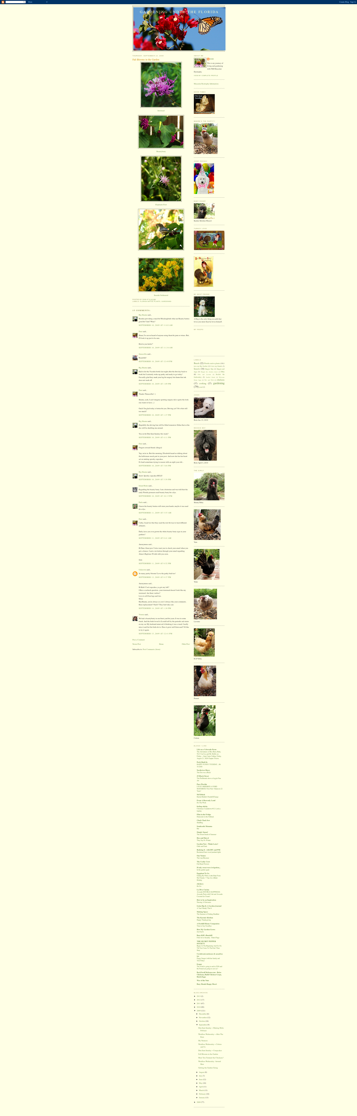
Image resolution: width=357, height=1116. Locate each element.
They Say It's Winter (204, 840)
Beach (196, 363)
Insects (197, 368)
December (203, 1014)
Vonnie (141, 614)
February (202, 1094)
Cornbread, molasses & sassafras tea (210, 954)
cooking (202, 383)
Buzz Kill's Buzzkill (204, 935)
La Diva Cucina (203, 889)
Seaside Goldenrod (161, 295)
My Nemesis (203, 1040)
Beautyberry (161, 151)
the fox (199, 886)
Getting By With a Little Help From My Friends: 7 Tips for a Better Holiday (209, 877)
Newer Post (136, 644)
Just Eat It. (200, 932)
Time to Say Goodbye (204, 926)
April (201, 1086)
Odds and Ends (202, 846)
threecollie (143, 354)
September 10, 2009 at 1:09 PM (155, 383)
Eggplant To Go (203, 873)
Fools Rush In (202, 762)
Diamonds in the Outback (205, 817)
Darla (141, 502)
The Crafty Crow (203, 861)
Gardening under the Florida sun (179, 14)
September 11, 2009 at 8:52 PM (155, 563)
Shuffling (200, 822)
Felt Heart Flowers (203, 864)
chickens (221, 379)
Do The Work (201, 802)
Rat (198, 828)
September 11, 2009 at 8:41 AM (155, 538)
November (203, 1017)
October (202, 1021)
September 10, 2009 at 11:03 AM (156, 325)
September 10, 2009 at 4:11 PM (155, 437)
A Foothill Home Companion (208, 923)
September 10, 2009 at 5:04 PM (155, 465)
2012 (199, 999)
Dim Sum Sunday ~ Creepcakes (210, 1050)
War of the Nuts (203, 980)
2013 (199, 996)
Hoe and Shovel (203, 838)
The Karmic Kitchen (205, 917)
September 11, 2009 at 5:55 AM (155, 512)
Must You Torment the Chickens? (211, 1057)
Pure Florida (202, 784)
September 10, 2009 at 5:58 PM (155, 479)
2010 (199, 1007)
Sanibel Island (210, 377)
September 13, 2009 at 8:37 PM (155, 577)
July (201, 1076)
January (202, 1097)
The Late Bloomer (203, 858)
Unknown (142, 569)
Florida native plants (150, 301)
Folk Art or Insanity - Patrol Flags (208, 937)
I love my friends (216, 366)
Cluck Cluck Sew (203, 820)
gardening (166, 301)
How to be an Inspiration (206, 900)
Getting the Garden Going (208, 1067)
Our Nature (201, 855)
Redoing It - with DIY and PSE (208, 849)
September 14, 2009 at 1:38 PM (155, 608)
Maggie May (209, 369)
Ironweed (161, 110)
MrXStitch (201, 794)
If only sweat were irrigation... (208, 867)
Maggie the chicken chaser (209, 372)
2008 (199, 1102)
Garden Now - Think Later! (207, 844)
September (203, 1024)
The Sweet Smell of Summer (206, 834)
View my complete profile (206, 75)
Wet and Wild (209, 380)
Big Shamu (143, 315)
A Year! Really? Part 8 (204, 908)
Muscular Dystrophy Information (206, 83)
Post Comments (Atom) (151, 649)
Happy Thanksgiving (204, 920)
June (201, 1079)
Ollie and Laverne (204, 374)
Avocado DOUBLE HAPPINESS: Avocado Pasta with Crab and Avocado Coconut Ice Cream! (210, 894)
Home (161, 644)
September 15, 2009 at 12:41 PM (155, 633)
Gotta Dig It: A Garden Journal (209, 905)
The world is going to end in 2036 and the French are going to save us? (209, 967)
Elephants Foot (161, 204)
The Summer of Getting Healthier (208, 914)
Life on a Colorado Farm (206, 749)
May (201, 1083)
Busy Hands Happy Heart (207, 984)
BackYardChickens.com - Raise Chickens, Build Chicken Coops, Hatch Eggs (209, 974)
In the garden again (203, 870)
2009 (199, 1010)
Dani (140, 331)
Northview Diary (203, 770)
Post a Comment (138, 639)
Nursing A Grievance (204, 902)
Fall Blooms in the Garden (208, 1054)
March (201, 1090)
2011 (199, 1003)
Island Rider (143, 485)
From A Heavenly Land (206, 800)
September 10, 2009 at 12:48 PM (155, 361)
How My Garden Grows (206, 929)
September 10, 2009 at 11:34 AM (156, 347)
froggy (199, 964)
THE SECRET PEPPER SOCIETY (206, 942)
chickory (200, 883)
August (202, 1072)
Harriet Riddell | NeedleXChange (207, 797)
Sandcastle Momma (204, 826)
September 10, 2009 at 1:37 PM (155, 415)
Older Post (186, 644)
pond (201, 387)
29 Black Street (203, 776)
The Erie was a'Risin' (204, 772)
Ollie (223, 371)
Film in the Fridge (204, 814)
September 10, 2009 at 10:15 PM (155, 496)
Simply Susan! (202, 832)
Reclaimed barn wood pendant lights (209, 852)
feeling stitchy (202, 806)
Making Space (202, 911)
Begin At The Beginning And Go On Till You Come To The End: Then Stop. (209, 948)
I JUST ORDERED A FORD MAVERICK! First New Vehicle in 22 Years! (209, 788)
